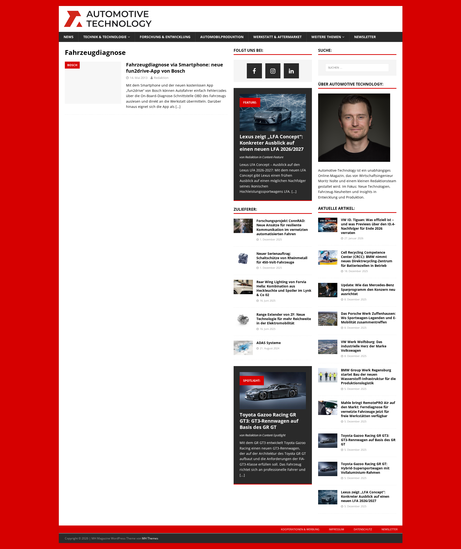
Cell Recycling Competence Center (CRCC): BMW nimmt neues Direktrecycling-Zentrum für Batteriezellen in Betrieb (366, 259)
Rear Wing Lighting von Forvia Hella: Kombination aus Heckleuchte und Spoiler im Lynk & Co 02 (283, 288)
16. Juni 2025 (267, 300)
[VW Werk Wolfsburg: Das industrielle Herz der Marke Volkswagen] (327, 347)
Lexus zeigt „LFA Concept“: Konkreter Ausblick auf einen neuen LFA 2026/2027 (271, 142)
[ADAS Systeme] (243, 348)
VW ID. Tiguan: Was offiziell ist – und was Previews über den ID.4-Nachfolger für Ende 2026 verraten (368, 226)
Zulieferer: (245, 209)
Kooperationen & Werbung (300, 529)
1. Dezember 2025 (271, 239)
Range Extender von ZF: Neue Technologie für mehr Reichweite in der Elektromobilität (283, 318)
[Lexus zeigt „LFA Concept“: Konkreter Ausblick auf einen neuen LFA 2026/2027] (273, 112)
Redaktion (161, 78)
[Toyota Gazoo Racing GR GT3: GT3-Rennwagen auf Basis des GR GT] (273, 390)
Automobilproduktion (221, 37)
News (68, 37)
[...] (242, 475)
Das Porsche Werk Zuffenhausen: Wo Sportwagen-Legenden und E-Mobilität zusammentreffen (368, 317)
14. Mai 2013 (138, 78)
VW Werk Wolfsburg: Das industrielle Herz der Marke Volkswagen (363, 346)
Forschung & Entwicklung (165, 37)
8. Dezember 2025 (355, 299)
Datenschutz (363, 529)
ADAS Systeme (268, 342)
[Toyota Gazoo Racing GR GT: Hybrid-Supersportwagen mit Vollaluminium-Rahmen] (327, 469)
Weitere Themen (326, 37)
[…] (178, 106)
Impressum (336, 529)
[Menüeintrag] (254, 70)
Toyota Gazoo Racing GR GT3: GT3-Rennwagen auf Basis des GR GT (269, 420)
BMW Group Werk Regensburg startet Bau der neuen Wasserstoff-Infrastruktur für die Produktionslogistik (368, 376)
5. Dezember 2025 (355, 389)
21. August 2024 (269, 348)
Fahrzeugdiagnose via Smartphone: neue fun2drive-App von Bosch (174, 67)
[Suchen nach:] (357, 68)
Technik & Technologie (105, 37)
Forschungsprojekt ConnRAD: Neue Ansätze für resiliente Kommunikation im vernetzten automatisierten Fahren (282, 227)
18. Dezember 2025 (356, 271)
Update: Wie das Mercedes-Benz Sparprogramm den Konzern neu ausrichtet (368, 289)
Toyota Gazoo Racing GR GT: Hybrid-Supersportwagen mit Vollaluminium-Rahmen (365, 468)
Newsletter (365, 37)
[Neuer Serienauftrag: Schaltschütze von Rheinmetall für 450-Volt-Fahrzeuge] (243, 258)
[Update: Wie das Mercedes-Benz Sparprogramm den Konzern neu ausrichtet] (327, 290)
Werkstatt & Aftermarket (277, 37)
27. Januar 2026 (353, 238)
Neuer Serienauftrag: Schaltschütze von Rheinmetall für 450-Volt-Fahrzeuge (281, 257)
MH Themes (150, 538)
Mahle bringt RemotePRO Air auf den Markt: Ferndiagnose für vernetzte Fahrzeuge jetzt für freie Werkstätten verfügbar (368, 409)
